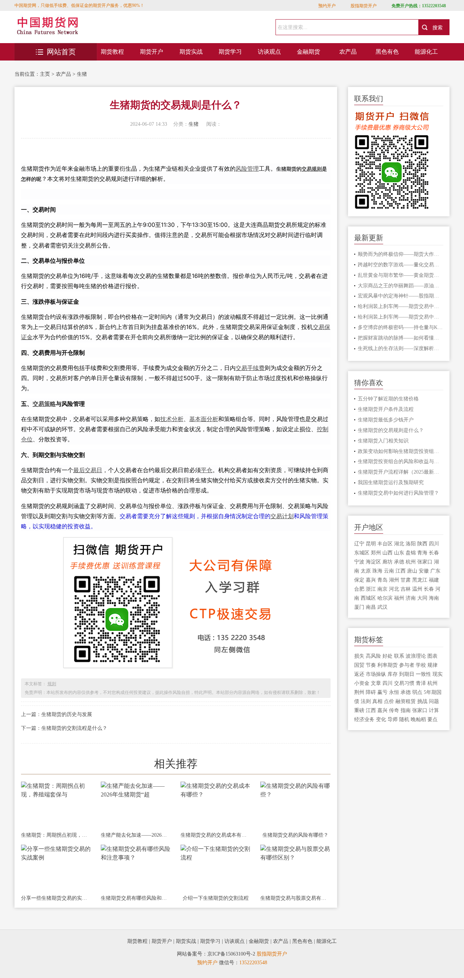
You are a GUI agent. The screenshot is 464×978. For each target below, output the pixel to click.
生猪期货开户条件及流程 (386, 409)
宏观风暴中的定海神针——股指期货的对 (401, 296)
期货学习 (230, 52)
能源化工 (426, 52)
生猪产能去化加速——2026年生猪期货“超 (136, 835)
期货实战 (191, 52)
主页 (45, 74)
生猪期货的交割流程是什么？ (74, 728)
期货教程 (112, 52)
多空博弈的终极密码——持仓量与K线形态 (401, 327)
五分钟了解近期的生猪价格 (388, 398)
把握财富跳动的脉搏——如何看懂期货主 (401, 338)
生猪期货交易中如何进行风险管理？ (398, 493)
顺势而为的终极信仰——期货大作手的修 (401, 254)
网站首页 (61, 52)
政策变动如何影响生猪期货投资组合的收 (401, 451)
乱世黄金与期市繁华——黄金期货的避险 (401, 275)
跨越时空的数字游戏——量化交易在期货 (401, 264)
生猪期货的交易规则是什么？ (391, 430)
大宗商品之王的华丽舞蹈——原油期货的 (401, 285)
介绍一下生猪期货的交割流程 (216, 898)
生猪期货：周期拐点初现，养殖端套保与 (56, 835)
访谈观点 (269, 52)
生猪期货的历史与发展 (66, 714)
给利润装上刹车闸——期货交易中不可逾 (401, 306)
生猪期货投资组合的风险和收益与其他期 (401, 461)
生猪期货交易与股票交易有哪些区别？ (295, 898)
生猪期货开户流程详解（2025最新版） (401, 472)
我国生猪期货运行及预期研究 (391, 482)
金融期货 (308, 52)
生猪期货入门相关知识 (383, 441)
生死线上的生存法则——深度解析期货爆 (401, 348)
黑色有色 (387, 52)
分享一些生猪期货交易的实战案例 (56, 898)
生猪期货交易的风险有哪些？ (295, 835)
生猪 (82, 74)
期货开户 (151, 52)
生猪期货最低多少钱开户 (386, 420)
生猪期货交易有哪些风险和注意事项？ (136, 898)
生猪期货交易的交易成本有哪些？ (216, 835)
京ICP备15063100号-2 (231, 954)
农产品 (348, 52)
